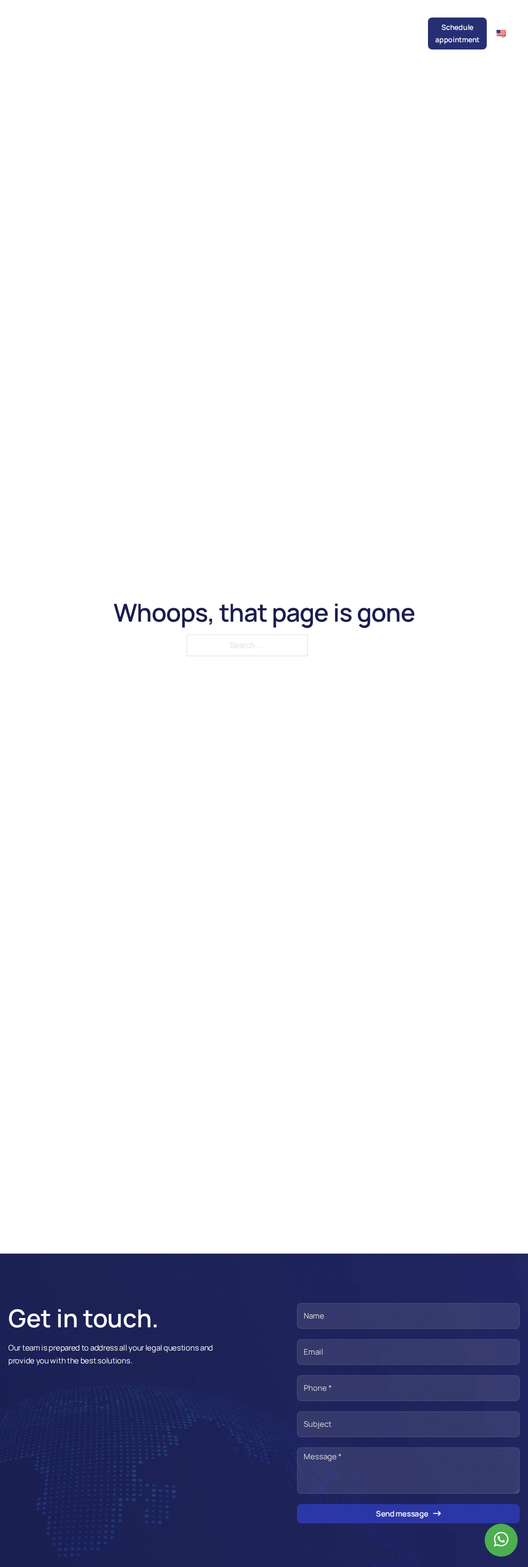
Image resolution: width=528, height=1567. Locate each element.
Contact (406, 27)
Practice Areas (190, 33)
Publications (260, 27)
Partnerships (312, 27)
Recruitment (363, 27)
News (221, 27)
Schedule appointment (457, 33)
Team (160, 27)
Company (126, 27)
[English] (505, 33)
